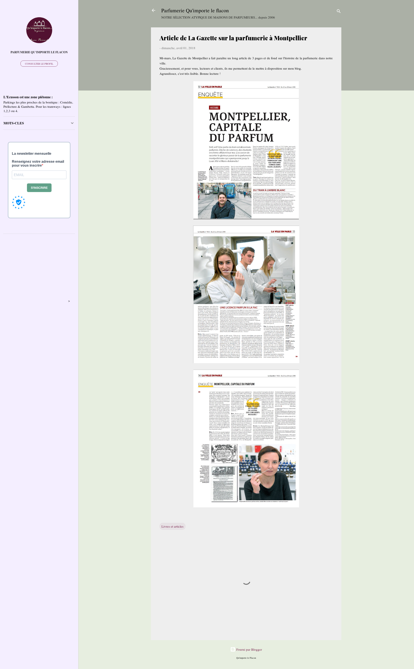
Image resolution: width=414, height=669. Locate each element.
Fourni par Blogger (248, 649)
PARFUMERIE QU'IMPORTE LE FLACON (39, 52)
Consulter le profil (39, 63)
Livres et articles (172, 526)
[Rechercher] (338, 11)
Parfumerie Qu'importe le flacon (195, 10)
